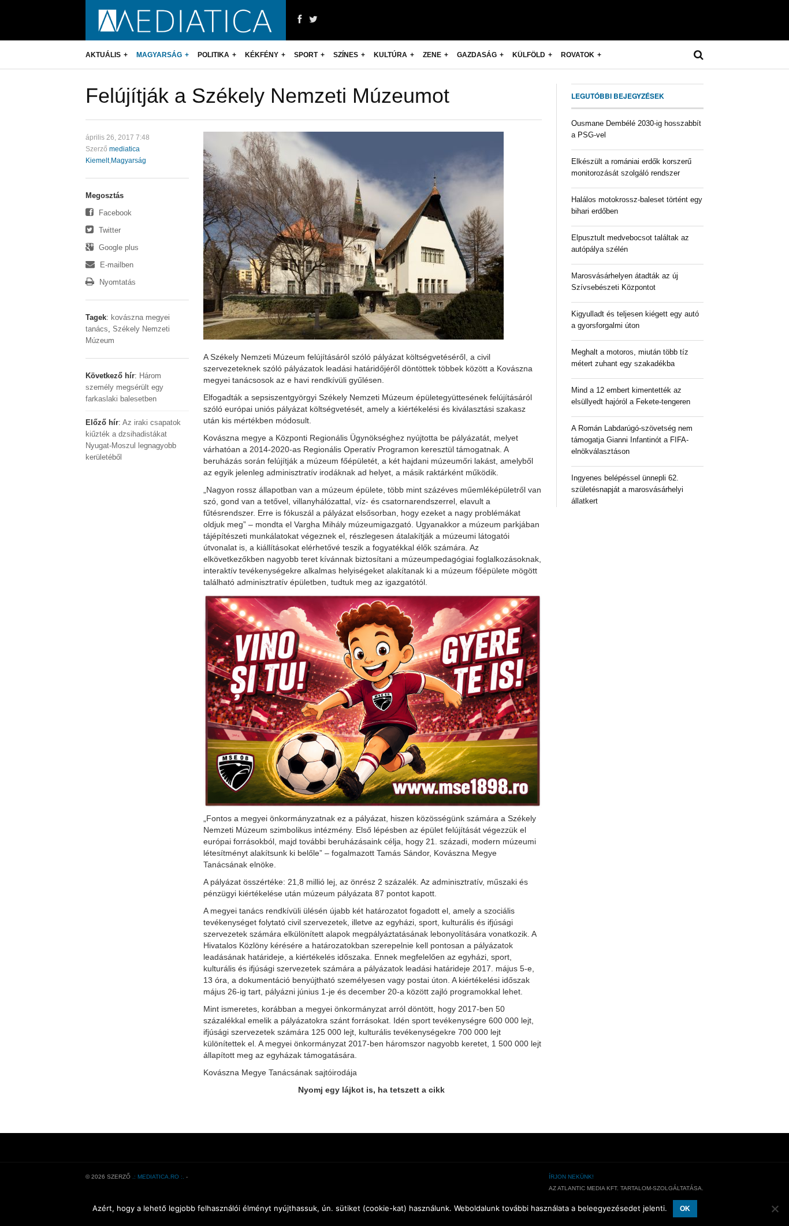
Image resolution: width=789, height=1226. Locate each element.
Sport (306, 55)
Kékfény (261, 55)
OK (685, 1209)
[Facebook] (299, 19)
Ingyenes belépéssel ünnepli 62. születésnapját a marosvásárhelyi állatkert (627, 489)
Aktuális (103, 55)
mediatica (124, 149)
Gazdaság (477, 55)
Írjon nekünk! (571, 1176)
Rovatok (577, 55)
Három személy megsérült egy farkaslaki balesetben (124, 387)
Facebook (114, 212)
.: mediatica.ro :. (158, 1176)
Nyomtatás (116, 282)
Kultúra (390, 55)
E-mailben (115, 264)
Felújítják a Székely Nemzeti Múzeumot (267, 95)
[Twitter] (313, 19)
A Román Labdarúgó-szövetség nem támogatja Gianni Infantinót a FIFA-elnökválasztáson (632, 440)
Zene (432, 55)
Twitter (108, 230)
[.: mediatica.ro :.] (185, 20)
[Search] (699, 54)
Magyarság (159, 55)
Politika (213, 55)
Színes (345, 55)
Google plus (117, 247)
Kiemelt (97, 160)
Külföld (528, 55)
